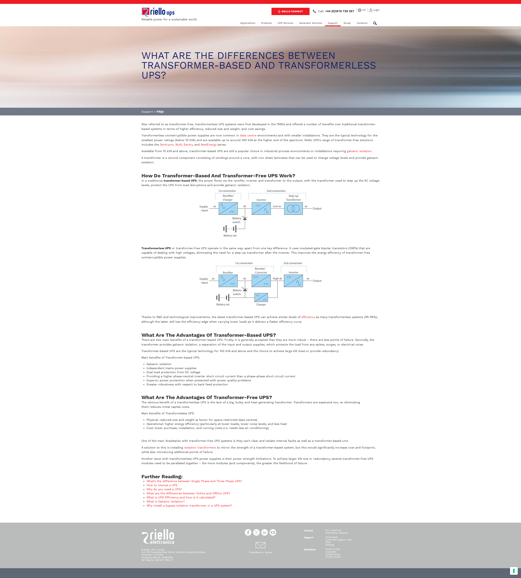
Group (347, 23)
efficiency (308, 317)
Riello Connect (292, 11)
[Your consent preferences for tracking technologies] (514, 571)
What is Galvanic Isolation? (166, 501)
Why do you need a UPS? (165, 489)
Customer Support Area (338, 540)
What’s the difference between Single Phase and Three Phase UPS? (195, 481)
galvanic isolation (359, 151)
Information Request (336, 533)
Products (266, 23)
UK (364, 10)
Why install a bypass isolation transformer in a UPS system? (189, 505)
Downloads (331, 537)
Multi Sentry (184, 144)
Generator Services (310, 23)
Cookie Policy (332, 554)
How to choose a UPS (162, 485)
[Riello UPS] (157, 12)
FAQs (328, 542)
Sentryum (167, 144)
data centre (248, 135)
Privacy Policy (332, 557)
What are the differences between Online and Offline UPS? (189, 493)
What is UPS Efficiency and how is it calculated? (181, 497)
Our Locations (333, 530)
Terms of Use (332, 549)
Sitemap (329, 545)
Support (333, 23)
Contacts (362, 23)
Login (376, 10)
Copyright (330, 552)
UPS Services (285, 23)
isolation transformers (200, 447)
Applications (247, 23)
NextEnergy (209, 144)
